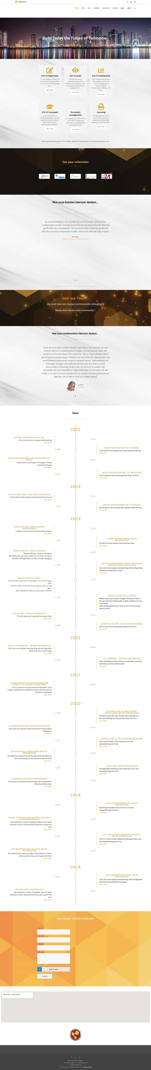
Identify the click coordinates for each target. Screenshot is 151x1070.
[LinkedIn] (131, 2)
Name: (40, 928)
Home (76, 8)
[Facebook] (127, 2)
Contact (115, 8)
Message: (41, 952)
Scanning (96, 8)
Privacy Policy (87, 1067)
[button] (39, 248)
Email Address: (43, 936)
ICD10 (83, 8)
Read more (50, 90)
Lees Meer (48, 500)
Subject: (40, 944)
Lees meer (48, 443)
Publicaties (106, 8)
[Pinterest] (135, 2)
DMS (89, 8)
